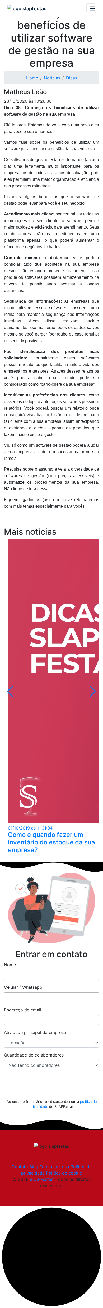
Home (32, 77)
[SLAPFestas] (26, 8)
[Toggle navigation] (91, 8)
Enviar (51, 1087)
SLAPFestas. (42, 1179)
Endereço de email (22, 1009)
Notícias (52, 77)
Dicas (71, 77)
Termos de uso (54, 1166)
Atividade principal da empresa (35, 1032)
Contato (20, 1166)
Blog (33, 1166)
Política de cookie (64, 1173)
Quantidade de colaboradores (34, 1055)
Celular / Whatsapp (23, 987)
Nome (10, 964)
